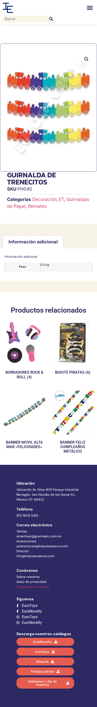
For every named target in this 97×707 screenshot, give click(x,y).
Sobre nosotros (28, 577)
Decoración (44, 199)
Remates (37, 206)
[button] (90, 8)
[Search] (51, 19)
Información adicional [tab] (33, 242)
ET (61, 199)
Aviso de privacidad (31, 582)
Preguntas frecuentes (32, 586)
